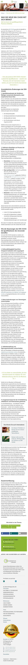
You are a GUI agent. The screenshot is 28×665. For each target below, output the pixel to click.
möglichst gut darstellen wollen (9, 352)
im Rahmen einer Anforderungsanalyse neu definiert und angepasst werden (13, 292)
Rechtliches (5, 525)
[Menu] (2, 1)
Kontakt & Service (8, 639)
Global (5, 622)
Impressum (6, 659)
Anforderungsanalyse (14, 525)
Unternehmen (7, 620)
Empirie (14, 527)
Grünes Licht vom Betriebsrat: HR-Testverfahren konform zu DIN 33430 (18, 439)
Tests (4, 609)
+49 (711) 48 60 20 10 (8, 543)
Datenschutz (13, 659)
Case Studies (6, 603)
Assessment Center (6, 527)
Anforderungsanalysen (9, 175)
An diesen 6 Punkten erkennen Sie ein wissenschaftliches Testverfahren (18, 430)
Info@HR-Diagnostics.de (9, 548)
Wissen (2, 13)
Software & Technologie (10, 590)
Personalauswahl (8, 594)
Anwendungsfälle (8, 592)
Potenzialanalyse (8, 598)
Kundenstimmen (8, 607)
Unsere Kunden (7, 605)
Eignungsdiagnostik (9, 596)
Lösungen (6, 588)
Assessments (7, 615)
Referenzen (6, 601)
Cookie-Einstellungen (8, 660)
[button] (5, 533)
